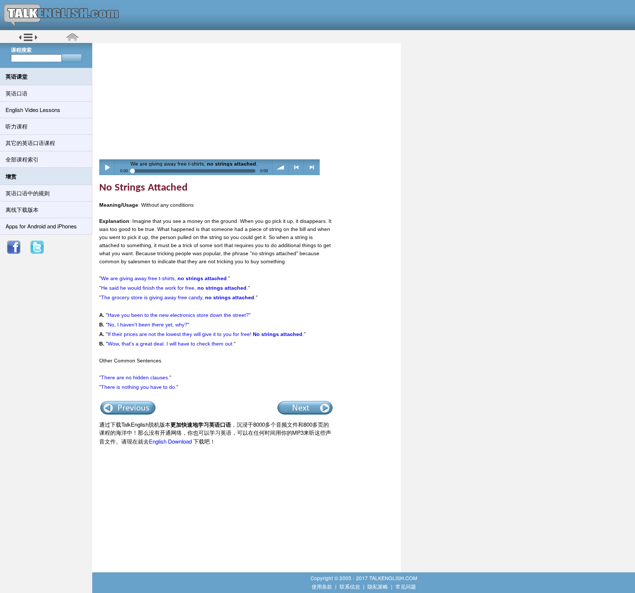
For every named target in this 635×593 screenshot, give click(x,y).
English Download (170, 441)
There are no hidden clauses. (135, 377)
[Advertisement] (249, 101)
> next (312, 167)
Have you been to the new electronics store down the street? (178, 315)
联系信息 (350, 586)
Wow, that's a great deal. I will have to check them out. (171, 344)
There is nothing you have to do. (138, 387)
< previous (296, 167)
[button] (28, 40)
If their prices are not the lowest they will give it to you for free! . (206, 334)
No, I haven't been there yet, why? (147, 325)
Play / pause (107, 167)
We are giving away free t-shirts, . (164, 278)
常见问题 (405, 586)
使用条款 (322, 586)
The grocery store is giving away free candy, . (178, 297)
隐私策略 (377, 586)
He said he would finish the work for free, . (174, 288)
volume (280, 167)
